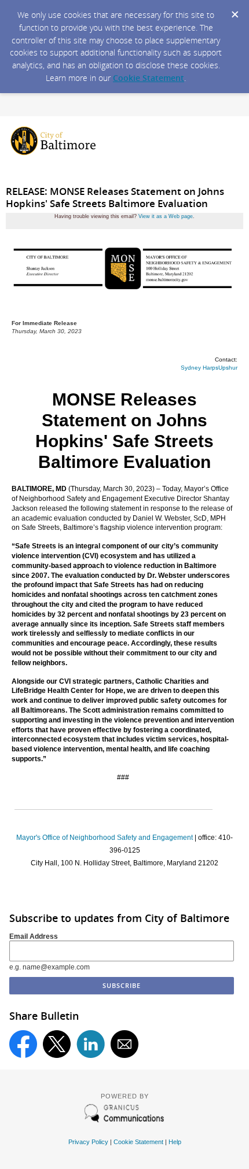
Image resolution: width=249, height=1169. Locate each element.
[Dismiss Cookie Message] (234, 11)
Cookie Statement (148, 77)
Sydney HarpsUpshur (209, 367)
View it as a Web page (165, 216)
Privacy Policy (88, 1141)
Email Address (33, 936)
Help (175, 1141)
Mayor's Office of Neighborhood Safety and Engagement (104, 838)
